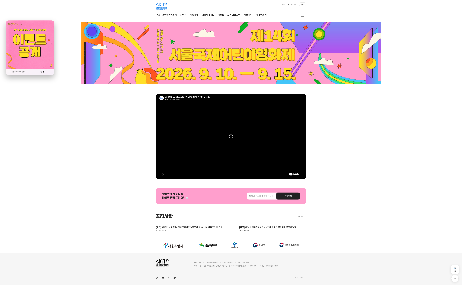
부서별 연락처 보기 (244, 262)
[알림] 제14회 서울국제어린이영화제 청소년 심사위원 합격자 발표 (267, 227)
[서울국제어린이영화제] (161, 6)
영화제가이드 (208, 14)
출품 (283, 4)
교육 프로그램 (233, 14)
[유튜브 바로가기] (163, 277)
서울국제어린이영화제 (166, 14)
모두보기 (300, 216)
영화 (455, 271)
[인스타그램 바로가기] (157, 277)
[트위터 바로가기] (174, 277)
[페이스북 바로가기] (169, 277)
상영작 (183, 14)
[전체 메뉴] (303, 15)
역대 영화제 (261, 14)
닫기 (42, 72)
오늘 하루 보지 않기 (18, 72)
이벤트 (221, 14)
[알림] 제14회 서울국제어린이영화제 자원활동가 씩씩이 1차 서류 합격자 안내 (189, 227)
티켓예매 (194, 14)
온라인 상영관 (292, 4)
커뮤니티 (248, 14)
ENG (302, 4)
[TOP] (454, 278)
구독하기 (288, 196)
